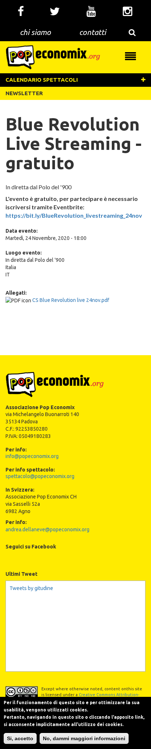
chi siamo (35, 32)
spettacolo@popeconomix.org (39, 476)
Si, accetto (20, 738)
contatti (92, 32)
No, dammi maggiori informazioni (84, 738)
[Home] (53, 57)
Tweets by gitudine (31, 588)
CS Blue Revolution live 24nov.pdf (70, 300)
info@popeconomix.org (32, 456)
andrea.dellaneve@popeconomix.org (47, 529)
